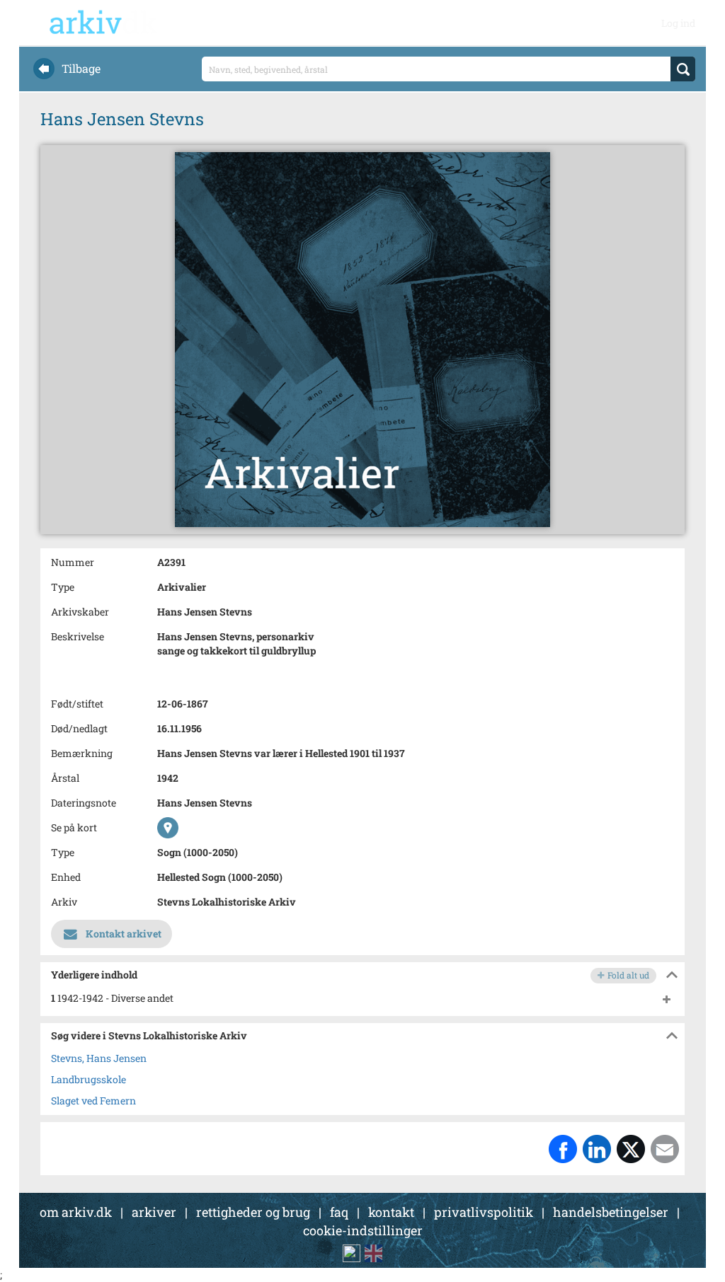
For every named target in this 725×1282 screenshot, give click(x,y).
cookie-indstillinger (363, 1230)
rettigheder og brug (253, 1211)
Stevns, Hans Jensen (99, 1058)
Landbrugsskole (88, 1079)
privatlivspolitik (483, 1211)
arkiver (154, 1211)
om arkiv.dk (76, 1211)
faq (339, 1211)
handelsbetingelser (610, 1211)
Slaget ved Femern (93, 1100)
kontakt (391, 1211)
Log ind (678, 23)
